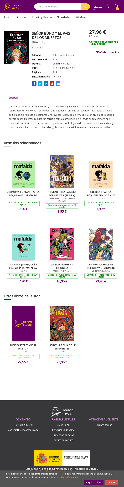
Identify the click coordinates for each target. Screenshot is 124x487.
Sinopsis (13, 97)
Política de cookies (63, 439)
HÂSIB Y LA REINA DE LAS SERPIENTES (62, 346)
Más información (69, 477)
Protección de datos (63, 434)
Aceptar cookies (93, 482)
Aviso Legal (63, 424)
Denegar (111, 482)
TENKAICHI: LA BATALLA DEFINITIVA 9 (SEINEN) (62, 193)
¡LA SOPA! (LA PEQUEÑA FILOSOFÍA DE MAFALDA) (23, 266)
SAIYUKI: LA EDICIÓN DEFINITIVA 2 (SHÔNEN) (101, 266)
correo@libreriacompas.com (23, 429)
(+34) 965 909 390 (23, 424)
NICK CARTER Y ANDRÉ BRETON (23, 346)
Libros (20, 17)
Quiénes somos (104, 424)
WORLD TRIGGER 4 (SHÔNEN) (62, 266)
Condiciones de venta (63, 429)
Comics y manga (62, 63)
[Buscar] (85, 6)
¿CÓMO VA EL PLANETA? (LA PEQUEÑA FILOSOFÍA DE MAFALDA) (23, 193)
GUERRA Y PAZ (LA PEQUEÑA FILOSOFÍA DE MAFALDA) (101, 193)
